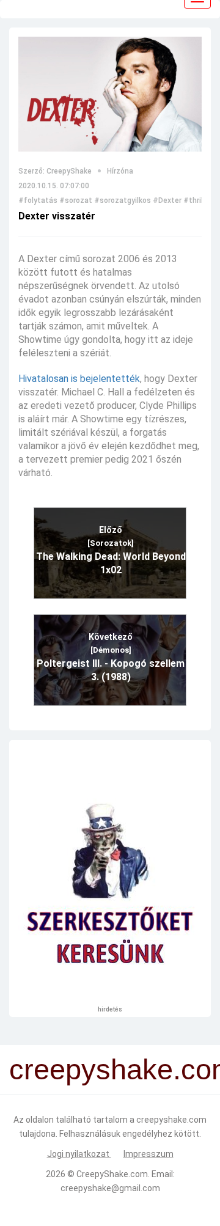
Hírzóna (120, 171)
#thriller (197, 200)
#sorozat (75, 200)
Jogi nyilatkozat (79, 1154)
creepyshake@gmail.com (110, 1188)
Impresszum (148, 1154)
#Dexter (167, 200)
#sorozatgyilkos (122, 200)
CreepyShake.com (112, 1174)
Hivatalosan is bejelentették (79, 378)
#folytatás (37, 200)
